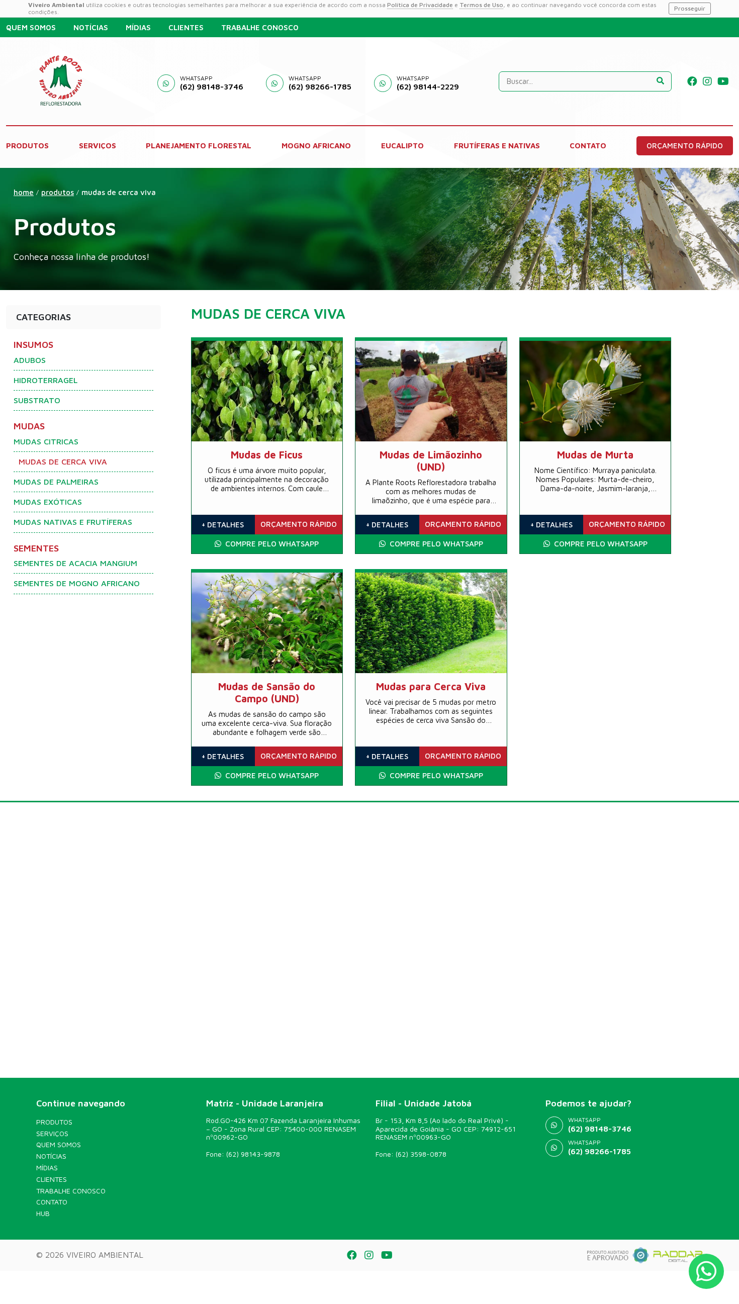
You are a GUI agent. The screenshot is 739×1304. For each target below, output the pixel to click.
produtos (57, 192)
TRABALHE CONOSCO (260, 27)
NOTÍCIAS (90, 27)
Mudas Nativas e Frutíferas (73, 521)
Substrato (37, 400)
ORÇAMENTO (298, 524)
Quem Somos (58, 1145)
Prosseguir (689, 8)
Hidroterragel (45, 380)
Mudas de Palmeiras (56, 481)
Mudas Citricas (46, 441)
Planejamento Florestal (198, 145)
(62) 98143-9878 (253, 1154)
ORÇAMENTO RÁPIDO (684, 145)
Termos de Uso (481, 5)
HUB (43, 1213)
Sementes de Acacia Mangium (75, 563)
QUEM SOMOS (31, 27)
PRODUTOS (27, 145)
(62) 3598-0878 (421, 1154)
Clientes (51, 1179)
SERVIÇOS (97, 145)
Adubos (30, 359)
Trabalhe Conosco (71, 1191)
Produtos (54, 1122)
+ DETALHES (223, 524)
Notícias (51, 1156)
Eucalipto (402, 145)
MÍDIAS (138, 27)
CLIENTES (186, 27)
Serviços (52, 1134)
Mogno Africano (316, 145)
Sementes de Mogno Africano (77, 583)
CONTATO (588, 145)
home (24, 192)
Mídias (47, 1168)
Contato (51, 1202)
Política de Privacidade (420, 5)
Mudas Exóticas (48, 501)
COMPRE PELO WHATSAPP (271, 543)
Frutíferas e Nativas (497, 145)
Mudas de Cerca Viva (118, 192)
